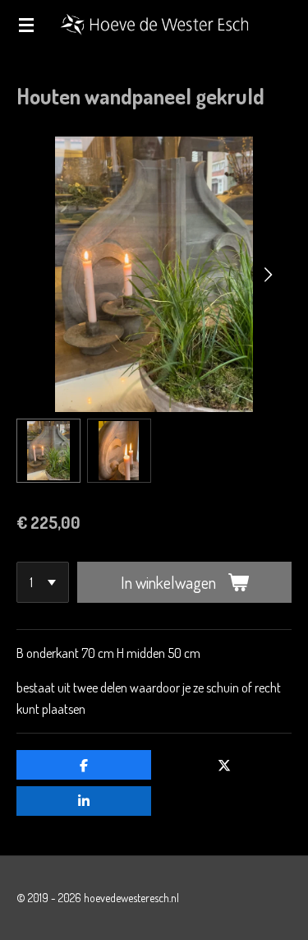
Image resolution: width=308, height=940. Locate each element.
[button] (48, 451)
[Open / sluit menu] (26, 24)
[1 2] (42, 582)
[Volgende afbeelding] (267, 273)
